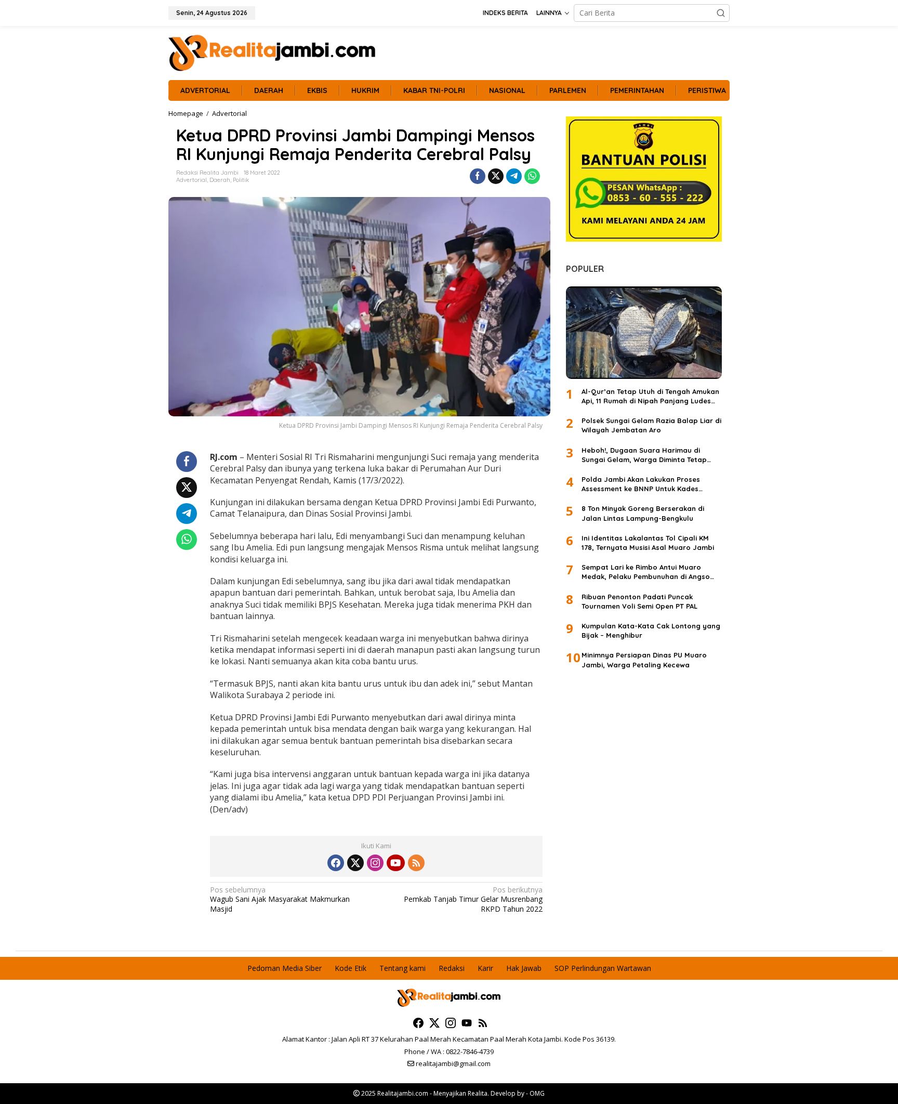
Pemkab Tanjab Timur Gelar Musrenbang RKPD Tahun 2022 (473, 899)
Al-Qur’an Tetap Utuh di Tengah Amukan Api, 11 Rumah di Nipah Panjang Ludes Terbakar (650, 396)
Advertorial (191, 179)
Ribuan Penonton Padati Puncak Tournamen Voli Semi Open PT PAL (639, 601)
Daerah (219, 179)
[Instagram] (375, 863)
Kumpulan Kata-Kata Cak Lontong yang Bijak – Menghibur (651, 630)
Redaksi (452, 968)
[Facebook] (335, 863)
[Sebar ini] (477, 176)
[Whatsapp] (532, 176)
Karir (485, 968)
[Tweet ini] (496, 176)
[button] (721, 13)
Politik (241, 179)
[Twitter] (355, 863)
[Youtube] (395, 863)
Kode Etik (350, 968)
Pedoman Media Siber (284, 968)
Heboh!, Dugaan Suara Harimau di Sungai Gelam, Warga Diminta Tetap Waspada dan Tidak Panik (644, 455)
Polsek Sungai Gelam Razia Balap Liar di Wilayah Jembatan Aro (651, 426)
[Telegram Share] (514, 176)
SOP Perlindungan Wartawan (602, 968)
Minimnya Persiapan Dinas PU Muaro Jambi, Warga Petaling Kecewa (644, 660)
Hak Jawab (524, 968)
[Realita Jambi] (272, 52)
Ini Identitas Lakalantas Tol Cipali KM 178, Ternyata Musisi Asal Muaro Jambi (648, 542)
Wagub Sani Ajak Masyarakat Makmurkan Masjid (280, 899)
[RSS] (416, 863)
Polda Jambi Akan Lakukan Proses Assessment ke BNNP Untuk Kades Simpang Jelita (641, 484)
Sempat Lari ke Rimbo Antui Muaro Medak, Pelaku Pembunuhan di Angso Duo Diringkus (646, 572)
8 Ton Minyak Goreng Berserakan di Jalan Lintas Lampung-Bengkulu (643, 513)
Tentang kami (402, 968)
